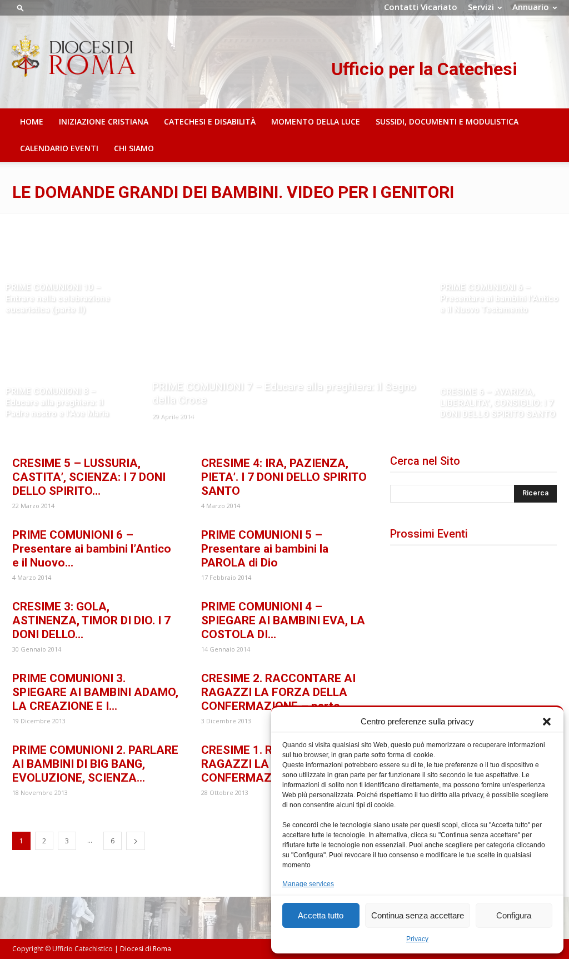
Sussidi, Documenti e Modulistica (447, 121)
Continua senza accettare (417, 915)
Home (31, 121)
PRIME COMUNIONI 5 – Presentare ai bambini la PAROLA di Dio (264, 548)
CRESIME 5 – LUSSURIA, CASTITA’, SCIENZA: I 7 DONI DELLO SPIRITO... (89, 477)
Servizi (481, 6)
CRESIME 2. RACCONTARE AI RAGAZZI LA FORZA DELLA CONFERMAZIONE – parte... (278, 692)
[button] (546, 721)
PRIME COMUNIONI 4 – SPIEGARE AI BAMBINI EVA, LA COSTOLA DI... (283, 620)
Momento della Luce (315, 121)
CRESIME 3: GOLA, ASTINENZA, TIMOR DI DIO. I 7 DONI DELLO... (91, 620)
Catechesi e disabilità (210, 121)
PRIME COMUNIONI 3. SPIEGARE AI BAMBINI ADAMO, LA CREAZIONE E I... (95, 692)
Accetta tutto (320, 915)
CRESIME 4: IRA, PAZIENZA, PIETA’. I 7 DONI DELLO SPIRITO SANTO (284, 477)
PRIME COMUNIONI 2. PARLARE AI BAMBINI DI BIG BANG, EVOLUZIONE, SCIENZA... (95, 763)
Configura (513, 915)
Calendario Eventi (59, 148)
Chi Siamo (134, 148)
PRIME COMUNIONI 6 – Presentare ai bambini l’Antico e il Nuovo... (91, 548)
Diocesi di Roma (145, 948)
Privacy (417, 939)
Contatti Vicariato (420, 6)
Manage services (308, 884)
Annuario (530, 6)
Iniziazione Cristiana (103, 121)
